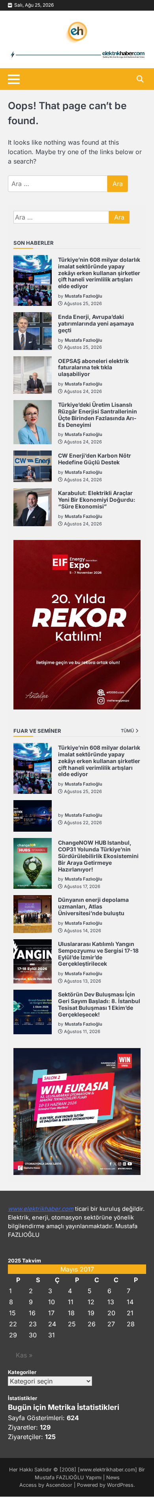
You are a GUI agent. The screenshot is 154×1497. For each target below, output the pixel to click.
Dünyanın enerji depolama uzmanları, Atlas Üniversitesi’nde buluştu (93, 906)
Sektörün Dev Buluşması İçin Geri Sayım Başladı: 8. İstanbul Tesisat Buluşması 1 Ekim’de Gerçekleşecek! (99, 1004)
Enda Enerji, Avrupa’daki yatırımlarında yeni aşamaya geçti (96, 323)
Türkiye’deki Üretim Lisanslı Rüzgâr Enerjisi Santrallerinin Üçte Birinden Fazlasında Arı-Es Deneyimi (97, 414)
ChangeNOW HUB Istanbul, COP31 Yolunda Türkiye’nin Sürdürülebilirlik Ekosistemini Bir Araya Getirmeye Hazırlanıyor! (98, 855)
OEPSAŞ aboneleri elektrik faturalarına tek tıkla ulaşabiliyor (93, 367)
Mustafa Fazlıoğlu (83, 296)
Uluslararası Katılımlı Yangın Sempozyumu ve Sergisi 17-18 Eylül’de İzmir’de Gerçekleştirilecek (98, 953)
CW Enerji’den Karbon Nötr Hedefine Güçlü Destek (94, 458)
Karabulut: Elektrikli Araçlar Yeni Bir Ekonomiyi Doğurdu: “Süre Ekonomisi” (96, 500)
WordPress (120, 1485)
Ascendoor (59, 1485)
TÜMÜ (127, 731)
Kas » (24, 1355)
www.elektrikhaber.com (40, 1208)
